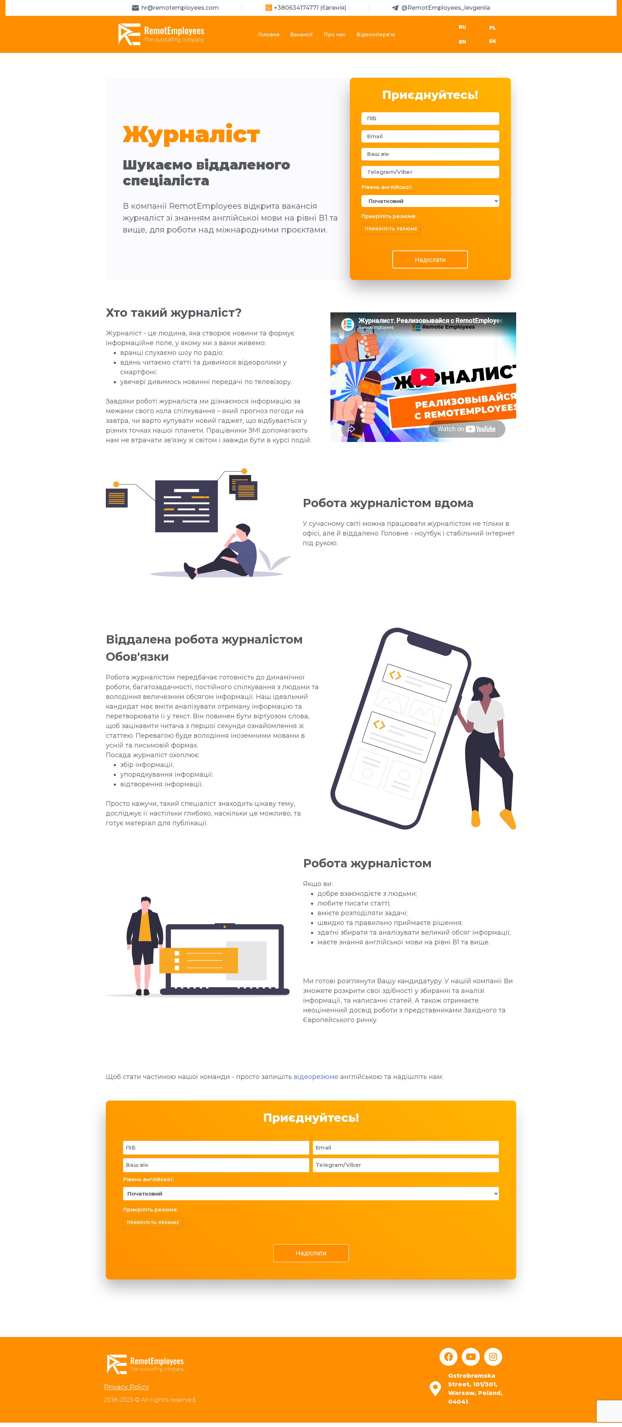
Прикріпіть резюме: (388, 216)
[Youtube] (471, 1357)
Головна (268, 34)
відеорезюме (316, 1077)
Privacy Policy (126, 1387)
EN (462, 42)
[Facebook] (449, 1357)
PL (492, 27)
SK (492, 41)
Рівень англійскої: (386, 187)
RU (462, 27)
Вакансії (301, 34)
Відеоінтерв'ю (375, 34)
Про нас (335, 34)
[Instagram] (493, 1357)
